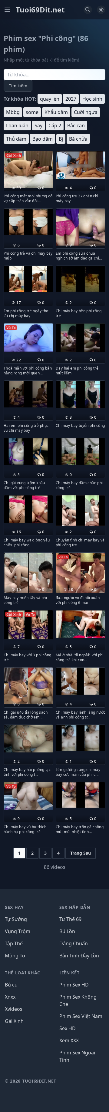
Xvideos (13, 1009)
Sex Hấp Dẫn (74, 907)
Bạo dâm (42, 139)
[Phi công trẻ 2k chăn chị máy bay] (80, 165)
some (32, 112)
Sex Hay (14, 907)
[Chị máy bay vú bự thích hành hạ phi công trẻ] (28, 796)
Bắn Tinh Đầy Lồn (79, 955)
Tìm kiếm (18, 86)
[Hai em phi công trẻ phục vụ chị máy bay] (28, 394)
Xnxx (10, 996)
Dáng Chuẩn (73, 943)
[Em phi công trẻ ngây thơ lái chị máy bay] (28, 279)
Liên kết (69, 973)
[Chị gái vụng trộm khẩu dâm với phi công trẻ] (28, 451)
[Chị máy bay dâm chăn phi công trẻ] (80, 451)
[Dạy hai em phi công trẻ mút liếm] (80, 337)
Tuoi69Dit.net (40, 10)
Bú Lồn (67, 931)
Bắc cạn (76, 125)
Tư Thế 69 (70, 919)
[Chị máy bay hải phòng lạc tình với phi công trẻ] (28, 739)
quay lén (49, 98)
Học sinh (92, 98)
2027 (70, 98)
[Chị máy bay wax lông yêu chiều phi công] (28, 509)
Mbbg (13, 112)
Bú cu (11, 984)
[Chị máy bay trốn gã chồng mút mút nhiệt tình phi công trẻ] (80, 795)
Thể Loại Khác (22, 973)
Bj (61, 139)
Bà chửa (78, 139)
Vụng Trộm (17, 931)
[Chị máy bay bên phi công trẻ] (80, 278)
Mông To (15, 955)
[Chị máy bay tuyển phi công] (80, 394)
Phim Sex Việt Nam (80, 1016)
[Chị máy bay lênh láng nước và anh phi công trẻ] (80, 681)
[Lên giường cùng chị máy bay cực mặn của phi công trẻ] (80, 738)
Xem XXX (69, 1040)
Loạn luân (17, 125)
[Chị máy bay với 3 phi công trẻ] (28, 624)
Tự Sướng (16, 919)
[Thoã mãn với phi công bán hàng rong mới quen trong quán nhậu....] (28, 337)
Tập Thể (14, 943)
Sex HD (67, 1028)
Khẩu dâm (56, 112)
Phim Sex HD (74, 984)
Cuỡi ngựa (85, 112)
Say (38, 125)
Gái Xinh (14, 1021)
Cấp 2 (54, 125)
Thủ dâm (16, 139)
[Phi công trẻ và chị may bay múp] (28, 222)
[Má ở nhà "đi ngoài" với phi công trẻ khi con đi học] (80, 624)
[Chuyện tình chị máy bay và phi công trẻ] (80, 510)
